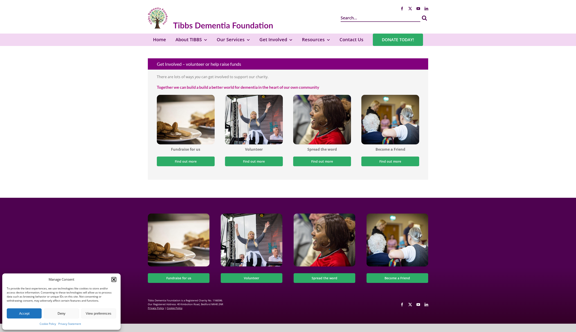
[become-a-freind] (390, 96)
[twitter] (410, 8)
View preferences (98, 313)
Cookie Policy (48, 324)
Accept (24, 313)
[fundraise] (186, 96)
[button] (114, 279)
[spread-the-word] (322, 96)
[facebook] (402, 8)
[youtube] (418, 8)
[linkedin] (426, 8)
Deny (61, 313)
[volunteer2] (254, 96)
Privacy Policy (156, 308)
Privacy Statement (69, 324)
